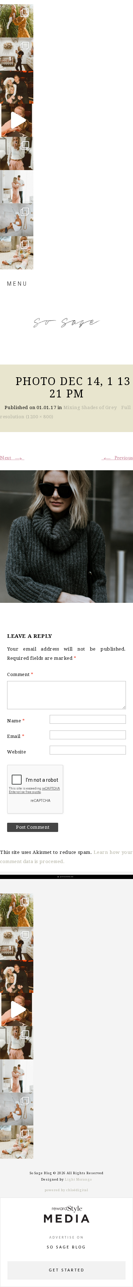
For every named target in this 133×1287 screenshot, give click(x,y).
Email (15, 736)
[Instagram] (26, 28)
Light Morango (78, 1179)
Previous (117, 457)
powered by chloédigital (66, 1190)
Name (16, 720)
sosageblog (18, 12)
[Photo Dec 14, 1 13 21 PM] (66, 535)
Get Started (66, 1270)
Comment (20, 674)
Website (16, 752)
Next (12, 457)
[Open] (16, 20)
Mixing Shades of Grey (90, 407)
